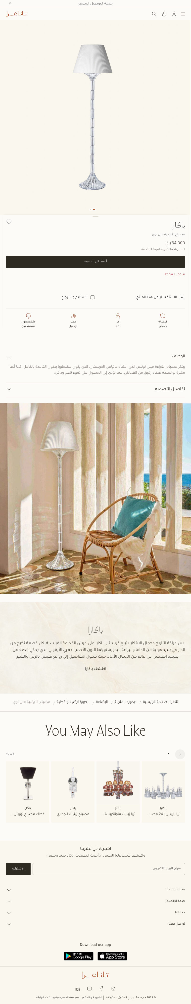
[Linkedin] (78, 988)
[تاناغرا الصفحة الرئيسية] (16, 13)
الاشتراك (18, 869)
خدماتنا (180, 912)
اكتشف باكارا (95, 669)
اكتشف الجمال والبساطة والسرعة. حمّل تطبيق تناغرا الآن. (95, 4)
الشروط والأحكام (92, 997)
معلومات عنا (176, 890)
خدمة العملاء (175, 901)
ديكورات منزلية (125, 702)
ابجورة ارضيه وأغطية (73, 702)
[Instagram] (113, 988)
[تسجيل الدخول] (174, 14)
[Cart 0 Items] (164, 14)
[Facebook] (101, 988)
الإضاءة (102, 702)
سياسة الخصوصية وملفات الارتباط (57, 997)
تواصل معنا (176, 924)
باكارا (178, 225)
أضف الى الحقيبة (95, 262)
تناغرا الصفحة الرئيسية (160, 702)
